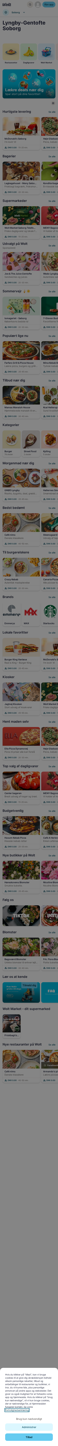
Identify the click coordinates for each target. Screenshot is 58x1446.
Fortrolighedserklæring (17, 1410)
